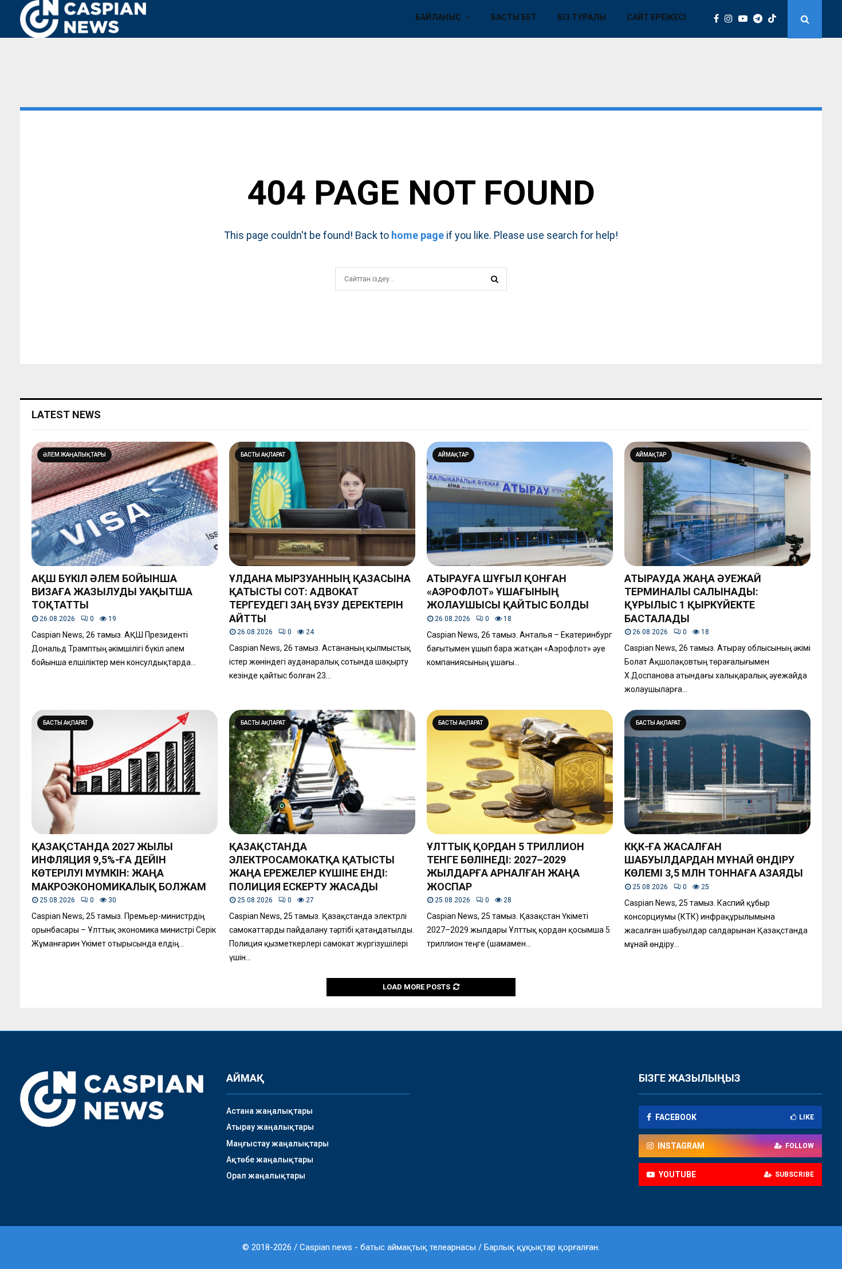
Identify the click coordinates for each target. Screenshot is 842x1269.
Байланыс (438, 17)
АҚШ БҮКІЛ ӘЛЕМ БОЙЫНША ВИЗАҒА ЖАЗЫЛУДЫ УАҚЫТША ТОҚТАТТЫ (112, 591)
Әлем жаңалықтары (74, 454)
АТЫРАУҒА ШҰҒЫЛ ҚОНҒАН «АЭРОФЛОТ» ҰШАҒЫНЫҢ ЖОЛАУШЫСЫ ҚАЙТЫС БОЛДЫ (508, 591)
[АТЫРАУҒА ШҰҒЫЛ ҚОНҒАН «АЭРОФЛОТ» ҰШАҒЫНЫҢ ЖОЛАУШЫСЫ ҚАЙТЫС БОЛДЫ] (520, 504)
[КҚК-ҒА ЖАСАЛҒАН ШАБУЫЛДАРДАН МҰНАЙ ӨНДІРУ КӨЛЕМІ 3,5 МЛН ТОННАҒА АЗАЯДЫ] (717, 772)
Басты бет (514, 17)
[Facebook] (719, 19)
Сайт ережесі (656, 17)
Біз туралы (581, 17)
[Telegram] (760, 19)
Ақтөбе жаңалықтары (269, 1159)
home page (417, 235)
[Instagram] (731, 19)
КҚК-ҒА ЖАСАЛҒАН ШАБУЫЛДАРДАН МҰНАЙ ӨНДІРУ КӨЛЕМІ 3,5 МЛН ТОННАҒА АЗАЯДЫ (713, 859)
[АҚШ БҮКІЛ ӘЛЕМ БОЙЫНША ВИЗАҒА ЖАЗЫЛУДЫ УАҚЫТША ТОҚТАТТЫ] (125, 504)
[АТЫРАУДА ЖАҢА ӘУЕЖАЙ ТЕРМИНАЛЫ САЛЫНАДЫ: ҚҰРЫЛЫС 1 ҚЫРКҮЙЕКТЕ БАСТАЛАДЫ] (717, 504)
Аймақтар (453, 454)
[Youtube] (745, 19)
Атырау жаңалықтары (270, 1127)
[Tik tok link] (775, 19)
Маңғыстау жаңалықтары (277, 1143)
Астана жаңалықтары (269, 1110)
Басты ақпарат (263, 454)
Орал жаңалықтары (265, 1175)
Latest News (66, 414)
